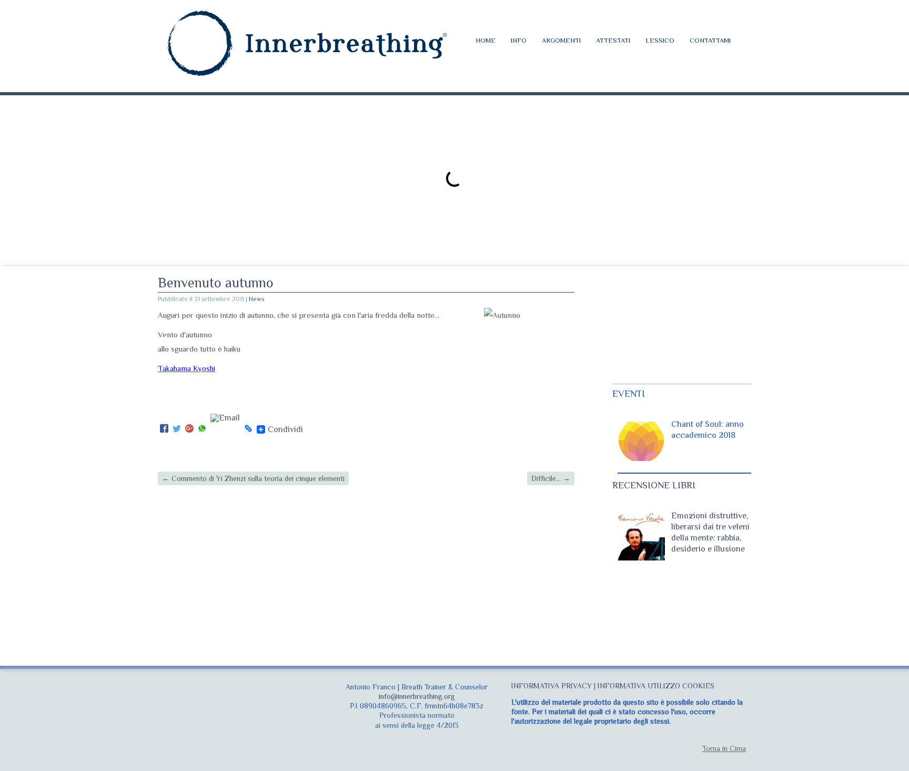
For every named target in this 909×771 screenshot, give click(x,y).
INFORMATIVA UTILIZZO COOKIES (656, 686)
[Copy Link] (248, 429)
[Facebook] (164, 429)
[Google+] (189, 429)
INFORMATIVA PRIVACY (551, 686)
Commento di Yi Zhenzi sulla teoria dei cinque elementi (253, 478)
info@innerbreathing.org (417, 696)
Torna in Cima (724, 748)
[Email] (225, 429)
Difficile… (550, 478)
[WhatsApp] (202, 429)
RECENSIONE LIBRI (653, 485)
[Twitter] (176, 429)
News (256, 299)
